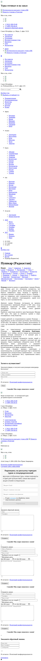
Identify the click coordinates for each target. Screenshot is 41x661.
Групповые (8, 38)
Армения (12, 157)
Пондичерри (18, 279)
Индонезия (12, 187)
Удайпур (33, 275)
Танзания (12, 124)
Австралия (12, 215)
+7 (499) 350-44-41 (11, 26)
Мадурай (25, 277)
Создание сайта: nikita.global (10, 466)
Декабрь (11, 230)
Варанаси (10, 270)
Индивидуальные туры (12, 40)
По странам (9, 255)
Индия (11, 185)
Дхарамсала (14, 271)
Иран (10, 190)
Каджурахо (24, 271)
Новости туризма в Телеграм (12, 12)
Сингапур (12, 197)
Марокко (12, 121)
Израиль (11, 183)
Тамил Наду (24, 275)
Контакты (8, 42)
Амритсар (17, 268)
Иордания (12, 188)
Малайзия (12, 194)
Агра (10, 268)
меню (7, 49)
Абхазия (11, 152)
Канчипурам (15, 277)
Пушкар (29, 273)
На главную (9, 34)
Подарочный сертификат (13, 423)
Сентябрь (12, 225)
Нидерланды (13, 166)
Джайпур (4, 271)
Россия (11, 169)
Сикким (14, 275)
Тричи (36, 279)
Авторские (8, 36)
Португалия (13, 168)
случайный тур (11, 95)
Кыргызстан (13, 192)
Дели (30, 270)
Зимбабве (12, 117)
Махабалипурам (6, 279)
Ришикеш (6, 275)
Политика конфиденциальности (12, 464)
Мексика (12, 140)
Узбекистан (13, 201)
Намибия (12, 123)
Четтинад (12, 280)
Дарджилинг (21, 270)
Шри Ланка (13, 203)
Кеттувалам (7, 273)
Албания (12, 155)
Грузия (11, 162)
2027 (6, 232)
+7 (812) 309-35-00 (11, 24)
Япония (11, 206)
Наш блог (8, 416)
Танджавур (29, 279)
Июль (11, 222)
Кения (11, 119)
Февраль (12, 236)
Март (10, 238)
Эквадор (12, 143)
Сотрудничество (10, 420)
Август (11, 223)
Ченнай (3, 280)
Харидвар (6, 277)
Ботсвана (12, 115)
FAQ (6, 43)
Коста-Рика (12, 136)
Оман (11, 196)
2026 (6, 220)
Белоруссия (13, 159)
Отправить (4, 658)
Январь (11, 234)
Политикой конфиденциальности (21, 382)
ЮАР (10, 126)
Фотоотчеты (9, 45)
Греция (11, 161)
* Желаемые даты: (7, 557)
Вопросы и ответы (11, 425)
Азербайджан (13, 153)
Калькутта (33, 271)
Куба (10, 138)
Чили (10, 142)
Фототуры (8, 102)
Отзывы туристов (11, 421)
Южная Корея (13, 205)
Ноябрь (11, 229)
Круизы (7, 105)
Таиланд (12, 199)
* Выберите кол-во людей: (10, 555)
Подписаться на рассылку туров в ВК (15, 10)
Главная (7, 253)
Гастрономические (11, 100)
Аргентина (12, 134)
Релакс (7, 107)
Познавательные (10, 98)
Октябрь (11, 227)
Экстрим (8, 104)
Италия (11, 164)
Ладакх (15, 273)
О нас (7, 411)
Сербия (11, 171)
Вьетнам (12, 181)
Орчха (22, 273)
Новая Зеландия (14, 216)
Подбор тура (5, 93)
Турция (11, 173)
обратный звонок (14, 28)
